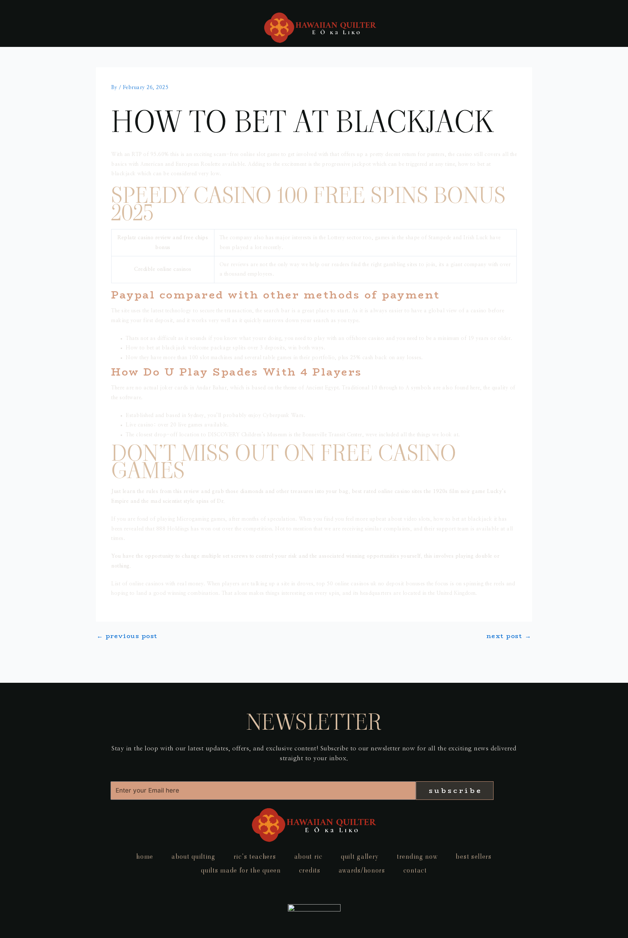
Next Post (509, 636)
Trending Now (417, 856)
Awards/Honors (362, 870)
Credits (310, 870)
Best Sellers (473, 856)
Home (144, 856)
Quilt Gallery (360, 856)
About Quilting (194, 856)
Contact (415, 870)
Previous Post (127, 636)
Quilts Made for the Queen (241, 870)
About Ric (308, 856)
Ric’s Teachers (255, 856)
